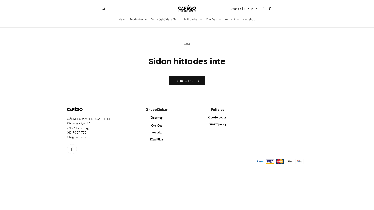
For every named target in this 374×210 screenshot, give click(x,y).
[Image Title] (72, 149)
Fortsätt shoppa (187, 81)
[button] (103, 8)
